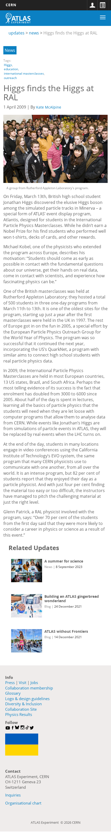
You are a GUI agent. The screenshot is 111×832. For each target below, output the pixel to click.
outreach (10, 78)
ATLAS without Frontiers (66, 631)
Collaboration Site (21, 709)
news (34, 33)
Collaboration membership (29, 688)
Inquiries (13, 795)
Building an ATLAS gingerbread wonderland (71, 598)
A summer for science (63, 561)
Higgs (8, 65)
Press (10, 682)
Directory (102, 5)
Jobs (34, 682)
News (10, 50)
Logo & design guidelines (27, 698)
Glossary (13, 693)
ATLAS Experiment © (47, 822)
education (11, 69)
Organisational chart (23, 803)
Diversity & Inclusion (23, 703)
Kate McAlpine (48, 107)
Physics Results (18, 714)
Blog (47, 606)
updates (17, 33)
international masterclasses (24, 73)
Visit (22, 682)
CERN (11, 4)
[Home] (18, 18)
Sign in (92, 5)
